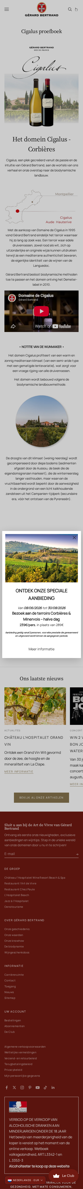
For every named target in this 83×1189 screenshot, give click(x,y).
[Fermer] (74, 537)
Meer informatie (41, 649)
